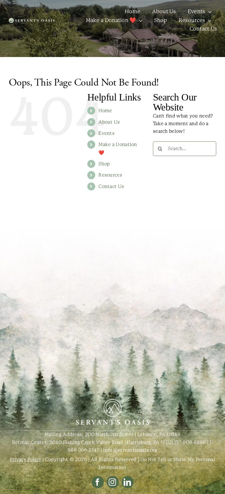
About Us (109, 122)
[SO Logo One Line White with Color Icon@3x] (31, 20)
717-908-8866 (190, 442)
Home (105, 110)
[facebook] (98, 482)
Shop (104, 164)
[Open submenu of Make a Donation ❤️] (139, 20)
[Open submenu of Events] (208, 11)
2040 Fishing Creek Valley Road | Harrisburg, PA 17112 (111, 442)
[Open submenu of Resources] (208, 20)
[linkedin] (128, 482)
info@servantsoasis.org (130, 450)
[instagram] (113, 482)
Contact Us (111, 186)
